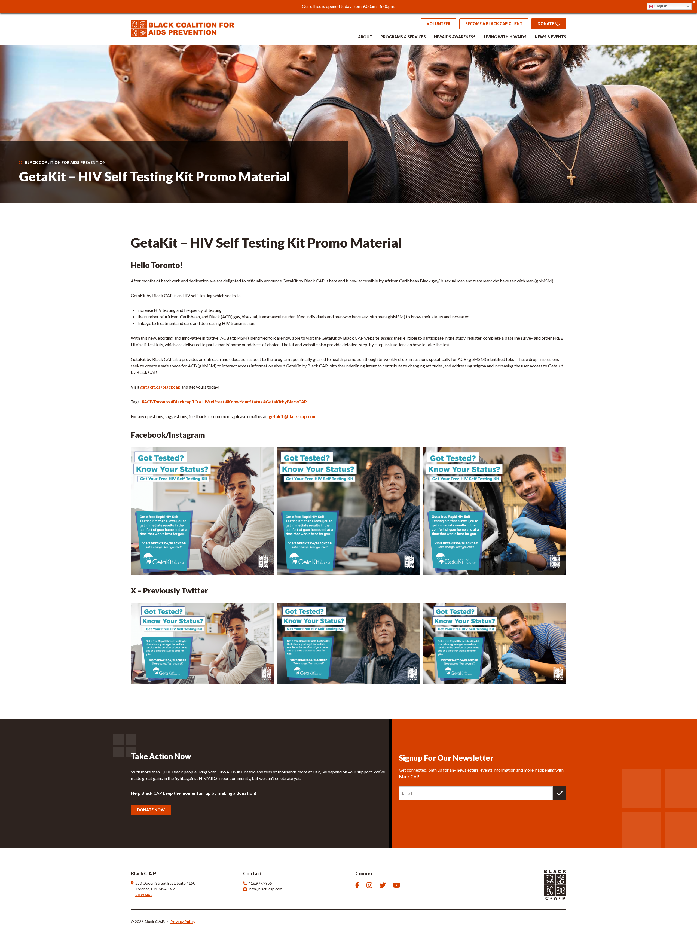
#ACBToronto (156, 401)
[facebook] (358, 885)
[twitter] (383, 885)
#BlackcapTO (184, 401)
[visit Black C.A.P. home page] (182, 28)
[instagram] (370, 885)
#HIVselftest (212, 401)
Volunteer (438, 23)
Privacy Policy (182, 921)
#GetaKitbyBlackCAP (285, 401)
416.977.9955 (260, 883)
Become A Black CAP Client (493, 23)
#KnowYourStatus (243, 401)
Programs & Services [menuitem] (403, 37)
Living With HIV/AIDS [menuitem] (505, 37)
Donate (545, 23)
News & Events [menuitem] (550, 37)
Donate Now (151, 810)
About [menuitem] (365, 37)
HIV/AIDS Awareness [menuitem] (455, 37)
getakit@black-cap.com (293, 416)
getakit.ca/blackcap (160, 386)
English (660, 6)
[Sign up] (559, 793)
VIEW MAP (143, 895)
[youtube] (397, 885)
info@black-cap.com (265, 889)
